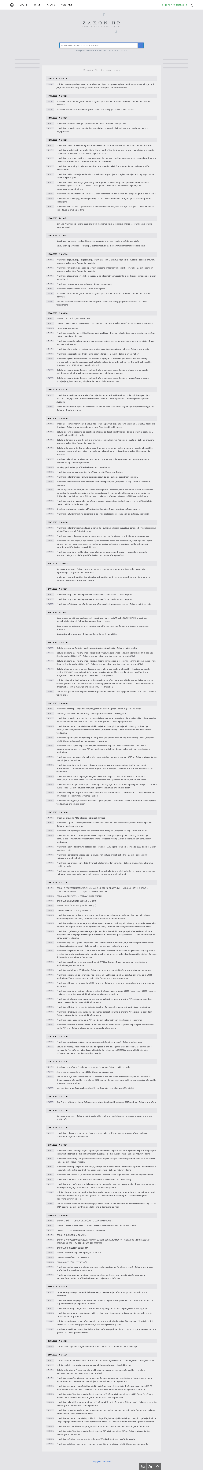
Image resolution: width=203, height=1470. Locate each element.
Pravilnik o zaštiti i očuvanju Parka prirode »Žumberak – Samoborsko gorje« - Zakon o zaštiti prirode (103, 604)
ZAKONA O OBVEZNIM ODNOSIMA (72, 1247)
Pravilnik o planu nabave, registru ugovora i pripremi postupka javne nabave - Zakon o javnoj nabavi (103, 349)
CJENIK (51, 4)
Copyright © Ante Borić (101, 1461)
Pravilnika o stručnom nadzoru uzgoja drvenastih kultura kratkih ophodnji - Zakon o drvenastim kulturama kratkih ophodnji (101, 856)
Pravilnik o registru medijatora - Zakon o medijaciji (80, 288)
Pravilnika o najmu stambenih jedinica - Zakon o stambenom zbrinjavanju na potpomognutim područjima (106, 193)
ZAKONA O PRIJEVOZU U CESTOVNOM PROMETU (79, 896)
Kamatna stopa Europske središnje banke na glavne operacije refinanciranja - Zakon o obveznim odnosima (101, 1294)
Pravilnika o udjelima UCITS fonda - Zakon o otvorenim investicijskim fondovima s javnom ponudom (103, 970)
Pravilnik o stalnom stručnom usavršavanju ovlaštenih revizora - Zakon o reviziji (94, 1179)
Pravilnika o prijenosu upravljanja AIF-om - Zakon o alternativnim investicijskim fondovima (99, 1020)
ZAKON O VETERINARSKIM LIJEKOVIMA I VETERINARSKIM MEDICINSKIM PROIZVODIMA (96, 1225)
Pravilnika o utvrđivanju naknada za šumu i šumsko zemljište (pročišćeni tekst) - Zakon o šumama (101, 830)
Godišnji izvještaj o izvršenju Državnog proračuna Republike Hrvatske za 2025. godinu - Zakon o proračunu (106, 1102)
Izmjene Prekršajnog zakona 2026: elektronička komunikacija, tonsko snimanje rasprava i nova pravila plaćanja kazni (104, 225)
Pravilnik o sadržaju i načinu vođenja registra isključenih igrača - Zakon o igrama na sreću (98, 708)
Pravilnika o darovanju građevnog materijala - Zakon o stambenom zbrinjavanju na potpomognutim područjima (103, 200)
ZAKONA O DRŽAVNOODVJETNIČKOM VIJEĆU (76, 905)
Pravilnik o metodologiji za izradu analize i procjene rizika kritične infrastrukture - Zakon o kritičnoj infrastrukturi (103, 168)
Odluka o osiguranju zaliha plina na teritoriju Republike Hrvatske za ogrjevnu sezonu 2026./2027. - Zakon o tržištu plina (106, 693)
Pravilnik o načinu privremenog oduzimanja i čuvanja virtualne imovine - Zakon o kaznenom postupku (104, 145)
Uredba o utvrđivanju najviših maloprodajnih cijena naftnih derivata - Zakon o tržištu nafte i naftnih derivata (103, 103)
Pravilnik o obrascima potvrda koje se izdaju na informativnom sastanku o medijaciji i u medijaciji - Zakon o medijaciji (106, 277)
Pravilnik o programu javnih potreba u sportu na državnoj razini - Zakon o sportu (94, 594)
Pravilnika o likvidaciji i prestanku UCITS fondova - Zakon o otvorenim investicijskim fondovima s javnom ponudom (105, 985)
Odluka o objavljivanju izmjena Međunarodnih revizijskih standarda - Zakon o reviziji (96, 1346)
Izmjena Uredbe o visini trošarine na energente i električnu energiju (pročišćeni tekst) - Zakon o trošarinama (101, 303)
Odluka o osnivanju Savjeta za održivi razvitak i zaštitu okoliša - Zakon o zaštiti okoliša (96, 648)
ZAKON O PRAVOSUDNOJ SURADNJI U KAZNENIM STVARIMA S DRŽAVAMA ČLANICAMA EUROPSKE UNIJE (104, 323)
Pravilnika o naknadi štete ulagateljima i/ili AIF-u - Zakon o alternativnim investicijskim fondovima (102, 1426)
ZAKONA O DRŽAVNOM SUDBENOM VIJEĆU (76, 901)
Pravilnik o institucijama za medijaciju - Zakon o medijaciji (84, 284)
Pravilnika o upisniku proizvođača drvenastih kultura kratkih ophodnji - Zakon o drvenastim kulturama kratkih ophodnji (104, 864)
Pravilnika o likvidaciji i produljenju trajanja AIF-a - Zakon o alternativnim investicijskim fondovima (103, 1007)
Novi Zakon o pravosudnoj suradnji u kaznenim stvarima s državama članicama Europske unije (100, 245)
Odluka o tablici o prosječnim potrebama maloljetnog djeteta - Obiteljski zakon (93, 1365)
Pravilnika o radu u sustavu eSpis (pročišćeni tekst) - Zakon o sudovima (89, 472)
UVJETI (37, 4)
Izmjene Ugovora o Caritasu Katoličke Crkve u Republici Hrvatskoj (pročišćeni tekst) (95, 1088)
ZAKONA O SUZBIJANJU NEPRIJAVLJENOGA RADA (79, 1252)
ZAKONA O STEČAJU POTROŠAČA (71, 1262)
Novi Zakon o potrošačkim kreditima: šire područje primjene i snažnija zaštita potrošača (97, 241)
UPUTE (23, 4)
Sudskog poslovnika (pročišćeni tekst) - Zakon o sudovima (83, 467)
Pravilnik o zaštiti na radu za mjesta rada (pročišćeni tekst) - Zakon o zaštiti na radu (95, 1439)
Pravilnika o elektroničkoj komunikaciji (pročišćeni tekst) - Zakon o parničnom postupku (97, 476)
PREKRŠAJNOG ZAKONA (67, 328)
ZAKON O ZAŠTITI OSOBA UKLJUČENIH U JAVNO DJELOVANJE (84, 1220)
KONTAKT (66, 4)
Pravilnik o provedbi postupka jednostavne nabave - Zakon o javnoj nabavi (91, 123)
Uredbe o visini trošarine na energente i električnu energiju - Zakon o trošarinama (95, 109)
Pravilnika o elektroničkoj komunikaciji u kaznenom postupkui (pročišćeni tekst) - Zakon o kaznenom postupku (103, 483)
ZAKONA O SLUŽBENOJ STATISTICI (72, 1257)
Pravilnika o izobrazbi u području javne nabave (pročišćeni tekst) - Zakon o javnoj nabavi (97, 353)
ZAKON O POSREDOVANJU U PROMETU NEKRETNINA (80, 1230)
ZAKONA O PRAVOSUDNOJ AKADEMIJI (73, 910)
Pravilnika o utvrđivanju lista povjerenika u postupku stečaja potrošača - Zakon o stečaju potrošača (102, 513)
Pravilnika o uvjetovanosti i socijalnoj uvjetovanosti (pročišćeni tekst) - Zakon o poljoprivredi (99, 1042)
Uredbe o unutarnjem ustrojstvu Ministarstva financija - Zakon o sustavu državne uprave (98, 509)
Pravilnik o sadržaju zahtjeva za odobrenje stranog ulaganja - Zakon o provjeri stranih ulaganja (101, 1308)
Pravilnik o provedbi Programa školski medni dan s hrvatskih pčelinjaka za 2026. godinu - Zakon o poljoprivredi (102, 130)
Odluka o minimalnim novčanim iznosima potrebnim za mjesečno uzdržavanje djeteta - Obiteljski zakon (105, 1360)
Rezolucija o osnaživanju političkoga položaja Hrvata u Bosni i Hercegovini (91, 713)
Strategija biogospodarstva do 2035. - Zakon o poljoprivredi (84, 1072)
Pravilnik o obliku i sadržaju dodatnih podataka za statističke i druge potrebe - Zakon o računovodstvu (104, 1174)
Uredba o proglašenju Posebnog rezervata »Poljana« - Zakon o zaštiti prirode (93, 1067)
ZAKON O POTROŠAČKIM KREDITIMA (73, 318)
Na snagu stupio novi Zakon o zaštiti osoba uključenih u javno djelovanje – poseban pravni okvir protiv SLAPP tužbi (104, 1118)
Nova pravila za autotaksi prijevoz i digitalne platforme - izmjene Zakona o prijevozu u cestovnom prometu (102, 628)
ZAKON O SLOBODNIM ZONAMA (71, 1235)
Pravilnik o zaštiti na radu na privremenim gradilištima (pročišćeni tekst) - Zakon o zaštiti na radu (102, 1444)
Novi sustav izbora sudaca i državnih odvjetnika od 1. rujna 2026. (86, 634)
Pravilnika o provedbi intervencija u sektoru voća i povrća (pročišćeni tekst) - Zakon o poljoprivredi (102, 536)
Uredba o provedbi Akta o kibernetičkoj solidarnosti (80, 817)
